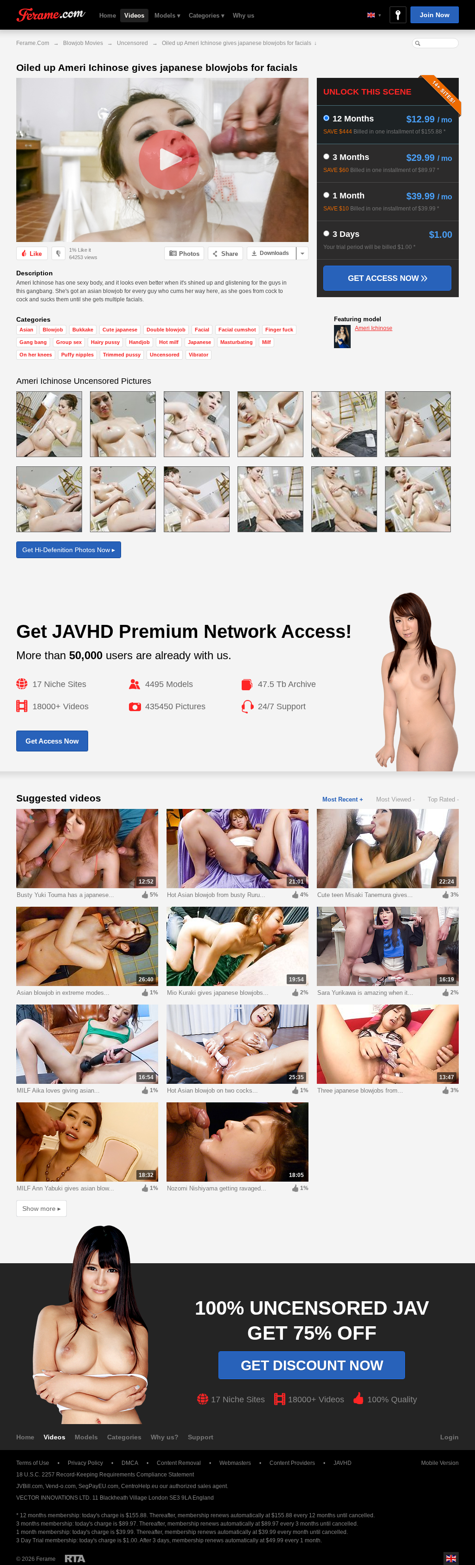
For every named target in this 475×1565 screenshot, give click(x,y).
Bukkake (82, 329)
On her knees (35, 354)
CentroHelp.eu (139, 1486)
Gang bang (33, 342)
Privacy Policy (85, 1463)
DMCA (130, 1463)
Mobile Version (440, 1463)
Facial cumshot (237, 329)
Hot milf (169, 342)
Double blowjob (166, 329)
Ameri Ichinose (373, 328)
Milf (266, 342)
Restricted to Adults (75, 1558)
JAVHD (343, 1463)
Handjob (139, 342)
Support (200, 1437)
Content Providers (292, 1463)
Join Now (434, 15)
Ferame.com (51, 15)
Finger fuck (279, 329)
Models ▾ (167, 15)
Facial (202, 329)
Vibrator (198, 354)
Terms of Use (32, 1463)
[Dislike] (58, 253)
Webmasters (235, 1463)
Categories (124, 1437)
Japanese (199, 342)
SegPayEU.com (98, 1486)
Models (86, 1437)
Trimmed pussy (122, 354)
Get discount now (312, 1365)
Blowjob (53, 329)
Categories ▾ (207, 15)
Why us (243, 15)
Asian (26, 329)
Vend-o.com (60, 1486)
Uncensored (132, 43)
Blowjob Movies (83, 43)
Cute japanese (120, 329)
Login (449, 1437)
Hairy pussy (105, 342)
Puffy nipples (77, 354)
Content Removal (179, 1463)
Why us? (165, 1437)
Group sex (69, 342)
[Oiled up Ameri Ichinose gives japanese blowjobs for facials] (162, 160)
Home (107, 15)
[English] (374, 15)
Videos (134, 15)
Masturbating (236, 342)
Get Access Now (384, 278)
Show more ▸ (41, 1208)
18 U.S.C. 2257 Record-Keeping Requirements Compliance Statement (105, 1474)
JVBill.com (29, 1486)
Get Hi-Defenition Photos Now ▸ (68, 549)
